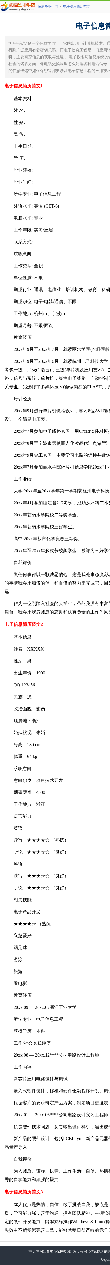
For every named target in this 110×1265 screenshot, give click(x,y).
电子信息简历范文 (76, 7)
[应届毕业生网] (19, 6)
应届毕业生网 (48, 7)
